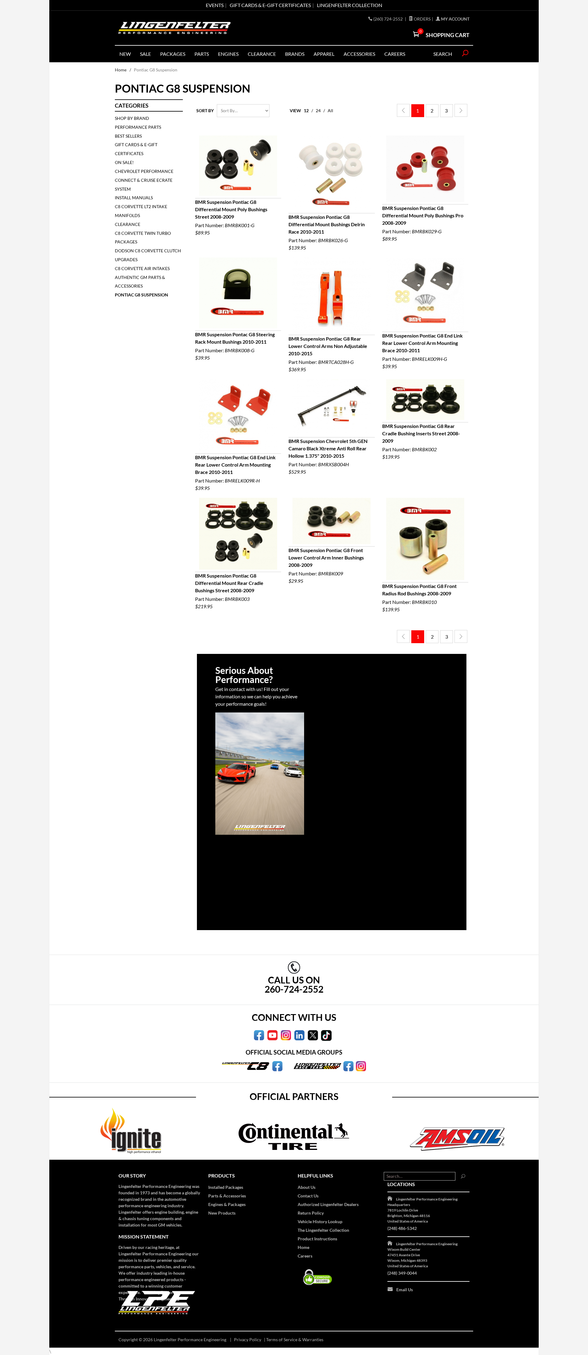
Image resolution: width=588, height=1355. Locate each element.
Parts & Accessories (227, 1195)
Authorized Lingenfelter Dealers (328, 1204)
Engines (228, 54)
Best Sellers (128, 136)
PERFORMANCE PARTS (138, 127)
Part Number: (231, 217)
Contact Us (308, 1195)
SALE (145, 54)
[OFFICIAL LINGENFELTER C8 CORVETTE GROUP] (277, 1065)
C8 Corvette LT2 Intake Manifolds (141, 211)
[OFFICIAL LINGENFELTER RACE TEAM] (348, 1065)
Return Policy (311, 1213)
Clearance (262, 54)
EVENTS (215, 5)
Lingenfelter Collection (349, 5)
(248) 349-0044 (402, 1273)
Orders (422, 18)
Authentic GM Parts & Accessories (140, 282)
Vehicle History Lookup (320, 1221)
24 (318, 110)
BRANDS (294, 54)
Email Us (404, 1289)
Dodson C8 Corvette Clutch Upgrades (148, 255)
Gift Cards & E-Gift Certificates (136, 149)
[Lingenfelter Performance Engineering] (174, 28)
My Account (454, 18)
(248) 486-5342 (402, 1228)
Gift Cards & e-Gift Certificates (270, 5)
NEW (125, 54)
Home (120, 69)
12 (306, 110)
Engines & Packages (227, 1204)
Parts (201, 54)
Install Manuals (134, 197)
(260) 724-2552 (388, 18)
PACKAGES (172, 54)
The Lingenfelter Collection (323, 1230)
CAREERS (394, 54)
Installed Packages (225, 1187)
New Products (222, 1213)
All (330, 110)
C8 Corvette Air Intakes (142, 268)
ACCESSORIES (359, 54)
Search (442, 54)
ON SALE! (124, 162)
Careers (305, 1255)
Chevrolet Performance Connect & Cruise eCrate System (144, 180)
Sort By (205, 110)
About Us (306, 1187)
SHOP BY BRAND (132, 118)
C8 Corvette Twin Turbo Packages (143, 238)
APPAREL (324, 54)
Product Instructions (317, 1238)
